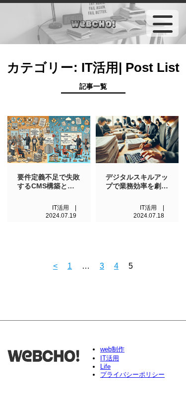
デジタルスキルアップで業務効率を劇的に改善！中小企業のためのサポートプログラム (137, 182)
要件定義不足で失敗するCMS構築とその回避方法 (48, 182)
